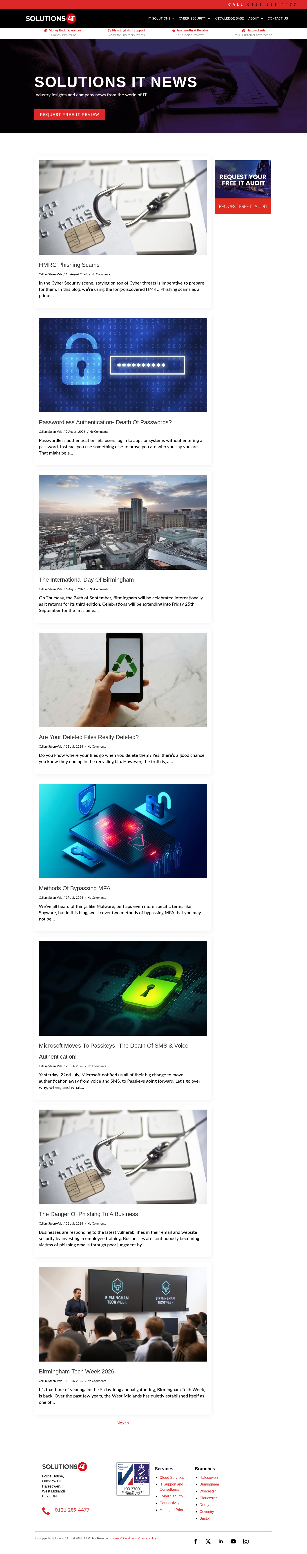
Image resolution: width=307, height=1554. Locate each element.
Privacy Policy (147, 1538)
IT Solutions (159, 18)
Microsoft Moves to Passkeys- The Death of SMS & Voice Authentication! (113, 1051)
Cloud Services (172, 1477)
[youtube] (233, 1541)
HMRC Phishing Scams (69, 264)
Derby (204, 1505)
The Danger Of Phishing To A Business (88, 1214)
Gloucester (208, 1498)
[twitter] (208, 1541)
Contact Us (278, 18)
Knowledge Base (229, 18)
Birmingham (209, 1484)
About (253, 18)
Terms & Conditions (124, 1538)
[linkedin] (221, 1541)
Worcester (208, 1491)
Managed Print (171, 1510)
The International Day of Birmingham (86, 579)
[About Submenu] (261, 18)
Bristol (205, 1518)
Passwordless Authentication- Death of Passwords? (105, 422)
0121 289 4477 (72, 1510)
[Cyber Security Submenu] (208, 18)
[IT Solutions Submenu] (172, 18)
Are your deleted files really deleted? (89, 737)
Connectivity (169, 1503)
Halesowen (209, 1477)
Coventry (207, 1512)
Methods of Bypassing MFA (74, 888)
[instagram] (246, 1541)
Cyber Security (192, 18)
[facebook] (195, 1541)
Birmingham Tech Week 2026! (77, 1371)
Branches (205, 1468)
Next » (122, 1423)
